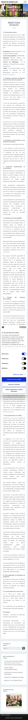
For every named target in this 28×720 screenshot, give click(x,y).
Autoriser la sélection (14, 384)
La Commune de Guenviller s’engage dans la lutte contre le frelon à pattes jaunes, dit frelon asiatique (13, 662)
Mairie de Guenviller (9, 2)
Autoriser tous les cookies (14, 379)
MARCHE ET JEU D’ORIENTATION (13, 680)
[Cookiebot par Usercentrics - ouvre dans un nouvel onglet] (19, 327)
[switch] (24, 358)
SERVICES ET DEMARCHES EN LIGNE (13, 677)
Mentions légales (5, 715)
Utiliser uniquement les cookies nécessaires (14, 390)
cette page (16, 559)
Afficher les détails (18, 374)
